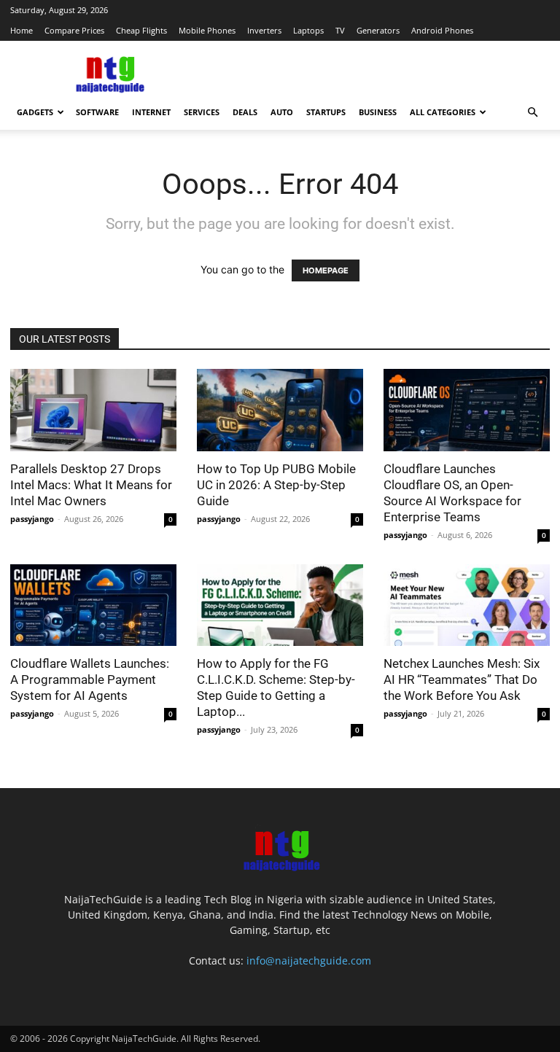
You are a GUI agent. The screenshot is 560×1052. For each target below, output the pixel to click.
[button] (532, 113)
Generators (378, 30)
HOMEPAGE (326, 270)
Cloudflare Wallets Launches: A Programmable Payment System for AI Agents (89, 679)
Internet (151, 111)
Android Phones (442, 30)
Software (97, 111)
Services (201, 111)
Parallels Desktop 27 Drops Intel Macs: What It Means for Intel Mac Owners (91, 484)
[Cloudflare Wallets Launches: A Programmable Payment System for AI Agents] (93, 605)
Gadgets (35, 111)
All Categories (442, 111)
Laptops (308, 30)
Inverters (264, 30)
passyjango (32, 518)
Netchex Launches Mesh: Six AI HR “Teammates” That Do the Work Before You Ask (462, 679)
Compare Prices (74, 30)
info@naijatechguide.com (308, 960)
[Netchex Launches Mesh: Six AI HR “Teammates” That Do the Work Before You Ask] (467, 605)
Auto (282, 111)
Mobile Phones (207, 30)
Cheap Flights (141, 30)
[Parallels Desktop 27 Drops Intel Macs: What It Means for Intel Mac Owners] (93, 410)
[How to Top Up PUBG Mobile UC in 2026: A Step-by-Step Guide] (280, 410)
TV (340, 30)
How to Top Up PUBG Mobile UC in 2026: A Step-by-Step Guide (276, 484)
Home (21, 30)
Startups (326, 111)
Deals (245, 111)
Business (378, 111)
